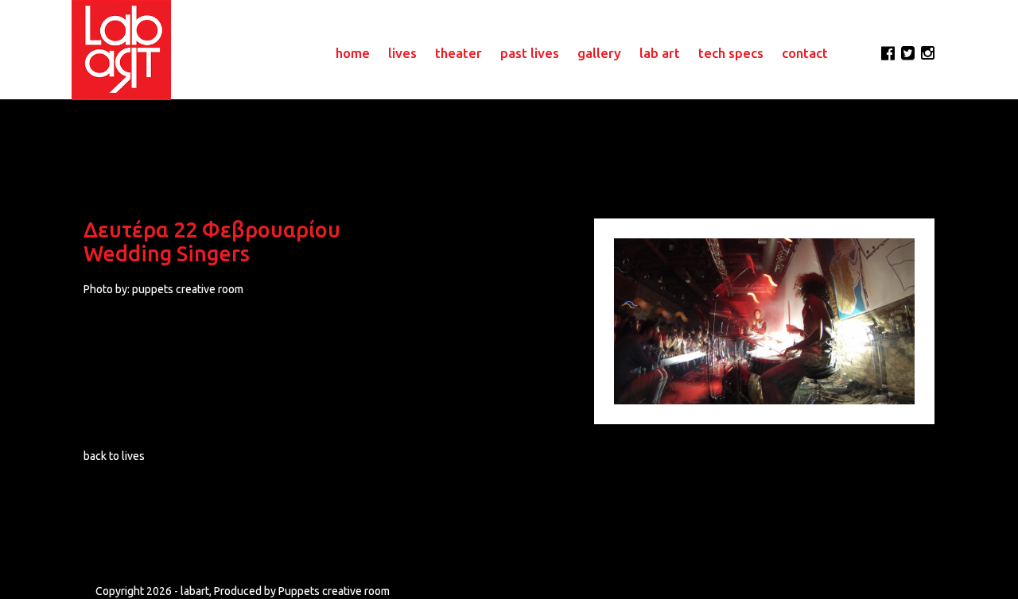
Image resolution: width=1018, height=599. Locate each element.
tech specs (731, 52)
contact (805, 52)
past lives (529, 52)
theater (458, 52)
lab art (659, 52)
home (353, 52)
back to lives (114, 456)
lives (402, 52)
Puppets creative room (334, 591)
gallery (599, 52)
